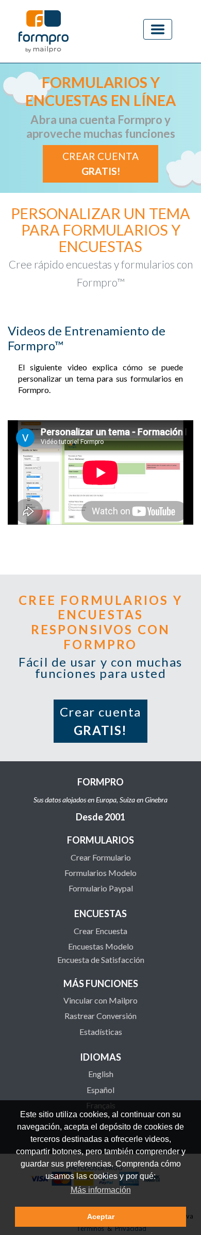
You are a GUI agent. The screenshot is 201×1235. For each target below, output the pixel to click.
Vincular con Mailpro (100, 1000)
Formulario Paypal (101, 888)
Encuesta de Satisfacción (100, 959)
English (100, 1074)
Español (100, 1090)
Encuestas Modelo (100, 946)
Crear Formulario (101, 857)
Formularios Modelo (100, 873)
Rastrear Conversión (100, 1016)
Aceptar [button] (100, 1216)
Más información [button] (101, 1190)
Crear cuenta (100, 163)
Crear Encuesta (100, 931)
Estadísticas (100, 1031)
